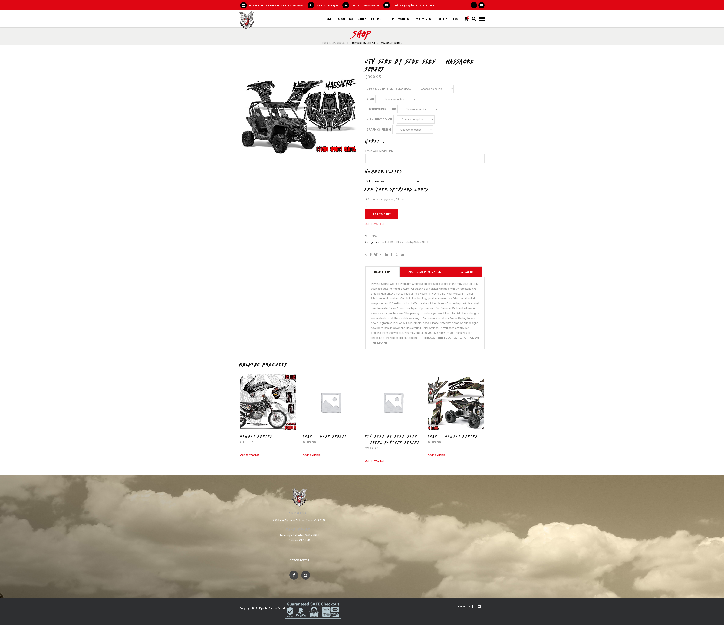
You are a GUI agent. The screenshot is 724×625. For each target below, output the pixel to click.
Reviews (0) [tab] (466, 272)
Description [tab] (382, 272)
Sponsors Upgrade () (386, 199)
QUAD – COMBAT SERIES (453, 436)
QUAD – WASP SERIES (325, 436)
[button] (374, 224)
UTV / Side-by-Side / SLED (412, 242)
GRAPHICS (388, 242)
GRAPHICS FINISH (379, 129)
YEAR (370, 99)
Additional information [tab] (424, 272)
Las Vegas (332, 5)
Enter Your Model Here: (379, 151)
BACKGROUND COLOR (381, 109)
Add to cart (382, 214)
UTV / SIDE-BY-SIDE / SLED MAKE (389, 89)
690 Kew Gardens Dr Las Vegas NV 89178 (299, 520)
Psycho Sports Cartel (336, 43)
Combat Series (256, 436)
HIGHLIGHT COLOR (379, 119)
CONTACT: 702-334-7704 (365, 5)
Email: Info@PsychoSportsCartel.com (413, 5)
